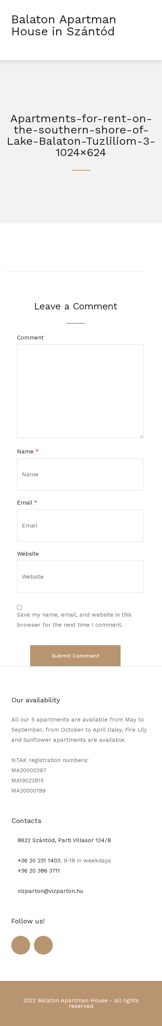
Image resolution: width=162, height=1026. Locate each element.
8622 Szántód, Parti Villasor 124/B (63, 840)
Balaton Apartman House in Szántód (63, 25)
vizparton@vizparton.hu (49, 891)
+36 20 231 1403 (38, 860)
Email (27, 503)
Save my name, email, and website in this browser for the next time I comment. (74, 619)
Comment (30, 338)
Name (28, 452)
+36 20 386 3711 (38, 870)
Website (28, 554)
